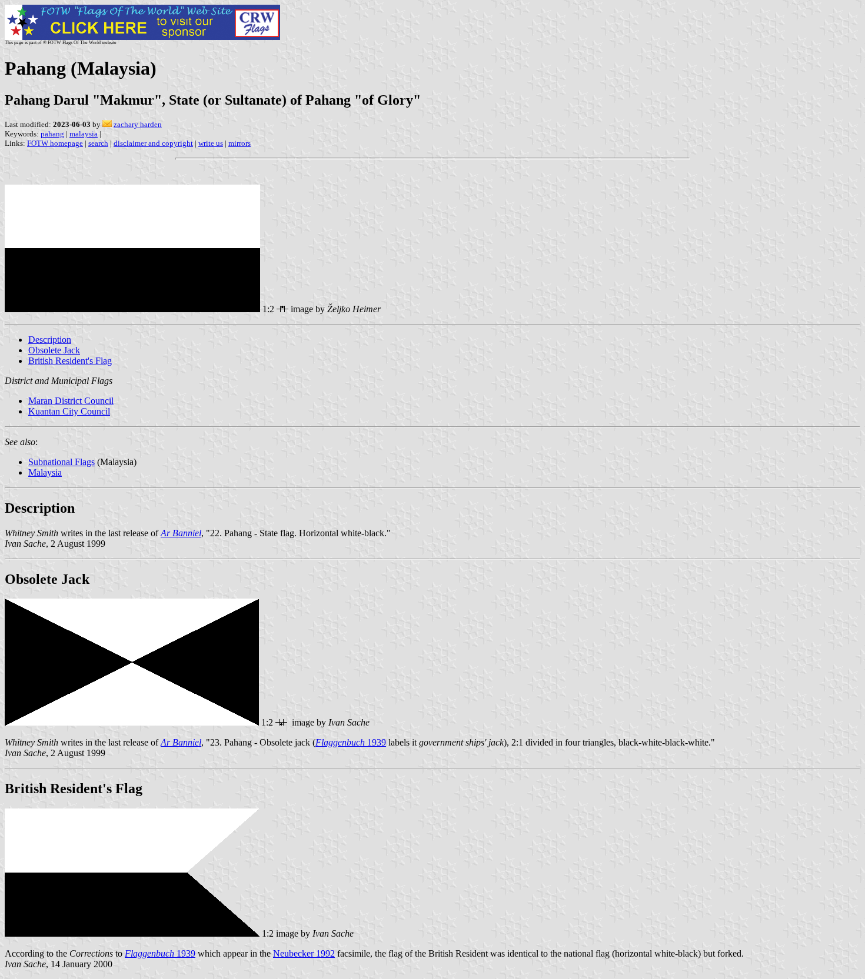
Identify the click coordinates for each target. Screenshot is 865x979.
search (98, 143)
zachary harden (138, 124)
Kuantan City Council (69, 411)
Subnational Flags (61, 462)
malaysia (83, 133)
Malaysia (45, 472)
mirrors (239, 143)
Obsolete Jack (54, 350)
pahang (52, 133)
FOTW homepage (55, 143)
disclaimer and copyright (153, 143)
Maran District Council (71, 401)
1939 (350, 742)
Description (49, 340)
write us (210, 143)
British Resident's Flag (70, 361)
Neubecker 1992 (304, 953)
